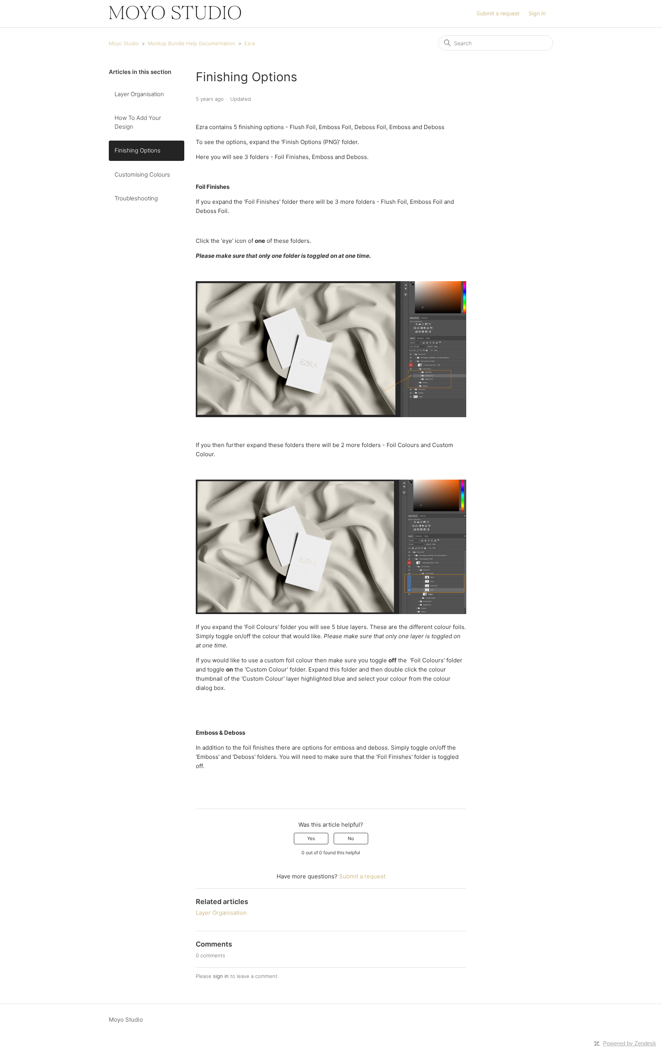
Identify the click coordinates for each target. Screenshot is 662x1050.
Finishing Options (138, 150)
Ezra (249, 43)
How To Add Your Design (138, 122)
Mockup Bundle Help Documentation (191, 43)
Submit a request (498, 13)
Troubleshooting (136, 198)
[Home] (175, 17)
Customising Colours (142, 174)
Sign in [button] (537, 13)
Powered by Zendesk (629, 1043)
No (351, 838)
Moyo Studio (124, 43)
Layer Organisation (139, 94)
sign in (221, 976)
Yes (311, 838)
